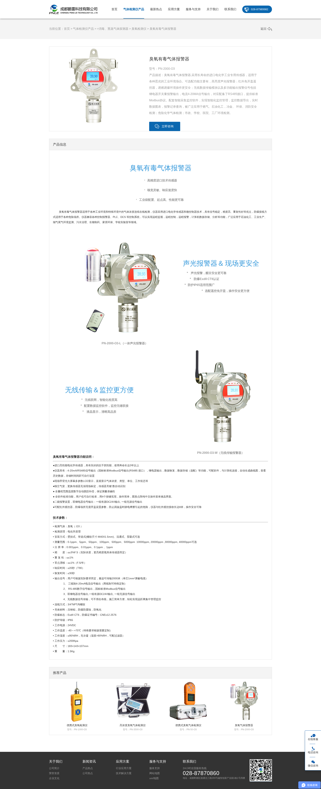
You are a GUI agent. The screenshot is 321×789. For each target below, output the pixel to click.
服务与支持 (193, 9)
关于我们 (212, 9)
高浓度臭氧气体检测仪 (133, 725)
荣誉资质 (54, 773)
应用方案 (174, 9)
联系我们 (230, 9)
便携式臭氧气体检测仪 (188, 725)
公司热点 (87, 773)
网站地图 (154, 773)
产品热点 (87, 768)
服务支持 (154, 768)
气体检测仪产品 (133, 9)
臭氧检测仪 (139, 28)
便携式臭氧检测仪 (77, 725)
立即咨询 (168, 126)
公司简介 (54, 768)
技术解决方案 (124, 773)
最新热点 (156, 9)
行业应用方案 (124, 768)
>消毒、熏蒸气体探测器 (112, 28)
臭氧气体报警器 (244, 725)
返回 (263, 28)
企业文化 (54, 778)
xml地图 (154, 778)
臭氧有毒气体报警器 (163, 28)
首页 (114, 9)
